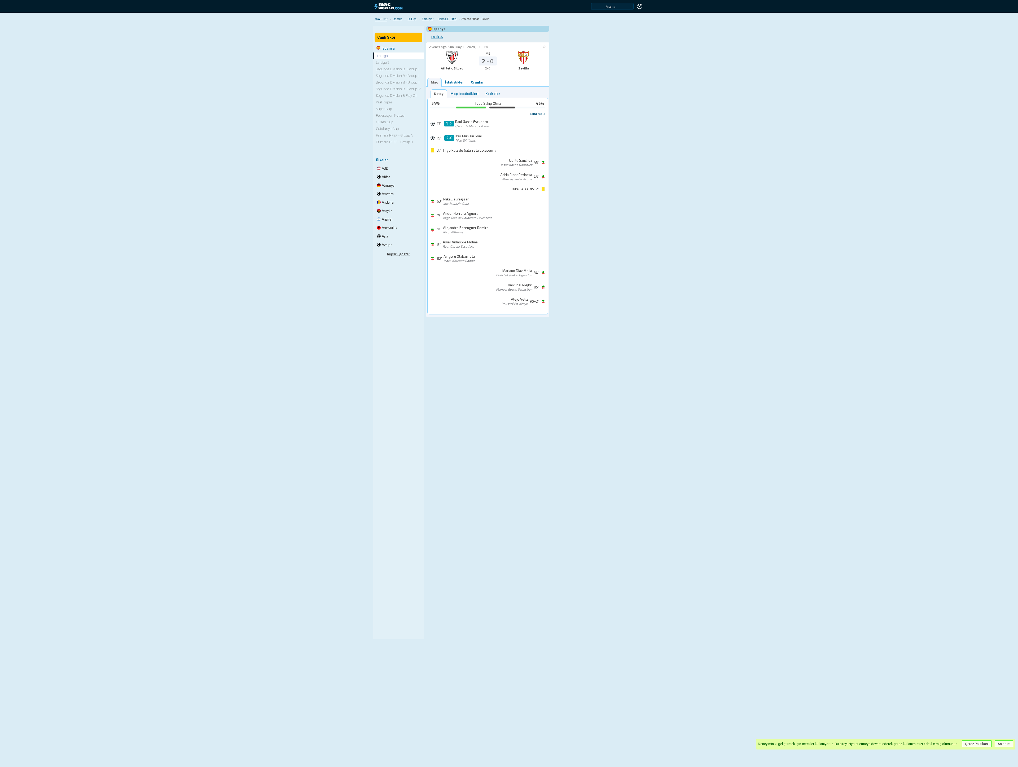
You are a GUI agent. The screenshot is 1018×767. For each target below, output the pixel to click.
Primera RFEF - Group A (394, 135)
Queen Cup (384, 122)
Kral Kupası (384, 102)
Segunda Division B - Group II (397, 76)
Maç (434, 82)
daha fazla (537, 113)
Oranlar (477, 82)
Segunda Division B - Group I (397, 69)
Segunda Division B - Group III (398, 82)
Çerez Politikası (977, 744)
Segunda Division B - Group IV (398, 89)
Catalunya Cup (387, 129)
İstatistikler (454, 82)
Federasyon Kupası (390, 115)
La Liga (437, 37)
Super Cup (384, 109)
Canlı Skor (386, 37)
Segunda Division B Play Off (397, 96)
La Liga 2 (382, 62)
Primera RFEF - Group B (394, 142)
